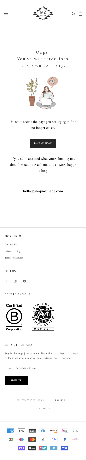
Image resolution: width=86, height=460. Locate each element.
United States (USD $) (31, 400)
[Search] (73, 13)
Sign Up (16, 380)
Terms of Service (14, 257)
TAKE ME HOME (43, 143)
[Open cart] (80, 14)
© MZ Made (43, 408)
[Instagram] (15, 280)
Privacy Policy (12, 251)
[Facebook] (6, 280)
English (60, 400)
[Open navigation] (6, 13)
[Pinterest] (24, 280)
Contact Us (11, 244)
